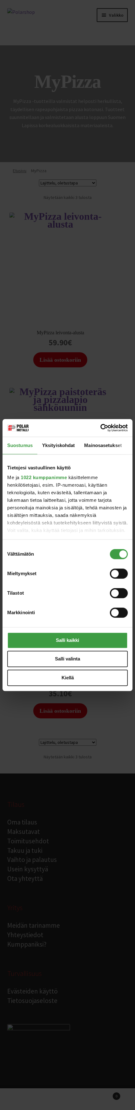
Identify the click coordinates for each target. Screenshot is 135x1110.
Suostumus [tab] (20, 445)
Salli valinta (67, 658)
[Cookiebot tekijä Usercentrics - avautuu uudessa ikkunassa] (100, 428)
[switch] (119, 574)
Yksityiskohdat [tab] (58, 445)
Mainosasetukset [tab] (103, 445)
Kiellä (68, 677)
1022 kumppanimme (44, 477)
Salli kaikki (67, 640)
